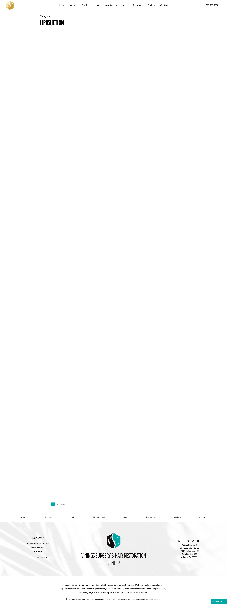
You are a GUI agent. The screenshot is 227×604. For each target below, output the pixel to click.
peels (114, 436)
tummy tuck (71, 153)
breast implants (111, 432)
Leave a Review (37, 547)
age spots (54, 432)
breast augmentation (95, 432)
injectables (53, 436)
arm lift (43, 260)
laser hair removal (66, 436)
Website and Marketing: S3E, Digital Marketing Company (139, 599)
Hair (72, 517)
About (23, 517)
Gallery (177, 517)
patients (107, 436)
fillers (172, 432)
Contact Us (218, 601)
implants (43, 436)
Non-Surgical (99, 517)
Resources (151, 517)
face (42, 109)
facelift (146, 432)
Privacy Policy (111, 599)
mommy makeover (101, 388)
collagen (138, 432)
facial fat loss (156, 432)
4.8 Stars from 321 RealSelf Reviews (37, 558)
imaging (178, 432)
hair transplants (122, 589)
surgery (113, 388)
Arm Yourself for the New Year (72, 340)
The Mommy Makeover (62, 380)
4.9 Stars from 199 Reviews (38, 544)
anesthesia (64, 432)
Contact (202, 517)
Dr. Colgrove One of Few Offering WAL (79, 472)
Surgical (48, 517)
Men (125, 517)
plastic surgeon (128, 585)
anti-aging (44, 388)
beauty (53, 388)
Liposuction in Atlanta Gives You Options (82, 296)
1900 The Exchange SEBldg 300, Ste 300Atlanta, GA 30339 (189, 551)
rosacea (131, 436)
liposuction (45, 69)
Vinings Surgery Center (169, 436)
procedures (122, 436)
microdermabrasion (94, 436)
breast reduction (126, 432)
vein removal (152, 436)
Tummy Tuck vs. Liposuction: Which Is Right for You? (94, 145)
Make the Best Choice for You (70, 424)
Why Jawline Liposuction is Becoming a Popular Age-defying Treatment (113, 101)
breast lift (61, 388)
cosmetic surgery (47, 153)
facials (166, 432)
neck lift (53, 69)
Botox (82, 432)
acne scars (44, 432)
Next (63, 504)
